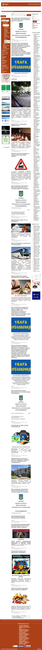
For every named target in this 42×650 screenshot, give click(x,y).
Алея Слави (5, 21)
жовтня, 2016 (37, 271)
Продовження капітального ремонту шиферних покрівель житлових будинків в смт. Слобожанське (20, 460)
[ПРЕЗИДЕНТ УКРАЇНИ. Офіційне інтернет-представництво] (6, 101)
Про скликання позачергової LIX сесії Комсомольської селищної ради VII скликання (20, 19)
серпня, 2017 (36, 260)
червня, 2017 (36, 262)
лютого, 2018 (37, 253)
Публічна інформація (4, 60)
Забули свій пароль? (35, 28)
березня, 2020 (37, 226)
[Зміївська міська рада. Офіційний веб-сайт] (6, 99)
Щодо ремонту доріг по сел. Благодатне (19, 220)
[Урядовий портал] (6, 104)
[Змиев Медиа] (6, 110)
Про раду (4, 20)
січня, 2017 (36, 267)
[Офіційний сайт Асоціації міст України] (6, 112)
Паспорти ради (5, 44)
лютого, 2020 (37, 227)
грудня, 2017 (36, 255)
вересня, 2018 (37, 246)
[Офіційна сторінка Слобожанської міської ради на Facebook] (21, 646)
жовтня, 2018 (37, 245)
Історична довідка (5, 25)
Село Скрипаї (6, 39)
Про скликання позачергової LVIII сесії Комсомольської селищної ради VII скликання (19, 187)
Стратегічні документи (4, 50)
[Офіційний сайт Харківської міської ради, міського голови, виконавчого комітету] (6, 97)
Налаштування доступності (7, 11)
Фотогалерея (6, 48)
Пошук (4, 16)
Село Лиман (7, 32)
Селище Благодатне (7, 27)
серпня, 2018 (36, 247)
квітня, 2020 (36, 225)
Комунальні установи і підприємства (5, 66)
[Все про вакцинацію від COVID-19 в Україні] (6, 118)
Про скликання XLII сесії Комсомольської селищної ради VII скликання (20, 392)
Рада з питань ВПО (5, 69)
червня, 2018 (36, 249)
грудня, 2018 (36, 242)
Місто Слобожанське (7, 36)
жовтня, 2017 (37, 258)
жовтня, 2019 (37, 232)
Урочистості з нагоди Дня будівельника (18, 124)
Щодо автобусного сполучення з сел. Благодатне (21, 244)
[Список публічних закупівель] (6, 123)
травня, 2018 (36, 250)
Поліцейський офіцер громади (6, 46)
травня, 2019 (36, 237)
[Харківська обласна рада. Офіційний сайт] (6, 107)
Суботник (14, 79)
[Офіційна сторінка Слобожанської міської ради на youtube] (27, 646)
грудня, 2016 (36, 268)
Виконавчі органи (4, 63)
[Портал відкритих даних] (6, 116)
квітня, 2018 (36, 251)
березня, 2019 (37, 239)
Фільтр (29, 15)
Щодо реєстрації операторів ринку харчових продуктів (19, 589)
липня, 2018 (36, 248)
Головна (3, 19)
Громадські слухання (5, 23)
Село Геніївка (6, 29)
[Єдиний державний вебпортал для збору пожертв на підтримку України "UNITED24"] (6, 128)
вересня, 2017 (37, 259)
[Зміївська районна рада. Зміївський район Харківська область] (6, 108)
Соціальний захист (4, 72)
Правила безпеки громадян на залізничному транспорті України (20, 155)
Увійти (35, 21)
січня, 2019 (36, 241)
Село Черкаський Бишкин (7, 41)
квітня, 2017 (36, 264)
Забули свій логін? (35, 26)
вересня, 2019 (37, 233)
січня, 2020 (36, 228)
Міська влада (5, 52)
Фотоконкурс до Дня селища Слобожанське (19, 426)
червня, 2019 (36, 236)
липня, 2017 (36, 261)
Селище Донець (6, 31)
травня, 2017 (36, 263)
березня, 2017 (37, 265)
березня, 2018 (37, 252)
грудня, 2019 (36, 229)
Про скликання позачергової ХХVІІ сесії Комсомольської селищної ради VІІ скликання (19, 491)
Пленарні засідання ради (4, 57)
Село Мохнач (6, 34)
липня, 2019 (36, 235)
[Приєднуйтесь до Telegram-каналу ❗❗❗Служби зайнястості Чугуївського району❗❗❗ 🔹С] (6, 139)
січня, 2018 (36, 254)
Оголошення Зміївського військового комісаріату (18, 551)
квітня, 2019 (36, 238)
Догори (39, 649)
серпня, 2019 (37, 234)
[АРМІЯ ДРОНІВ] (6, 133)
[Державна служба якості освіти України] (6, 120)
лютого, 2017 (37, 266)
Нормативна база (5, 54)
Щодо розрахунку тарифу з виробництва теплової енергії (20, 276)
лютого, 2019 (37, 240)
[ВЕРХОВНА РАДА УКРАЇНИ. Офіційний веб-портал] (6, 102)
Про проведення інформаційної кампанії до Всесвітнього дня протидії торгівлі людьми (20, 526)
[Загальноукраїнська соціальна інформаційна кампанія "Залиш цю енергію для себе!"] (6, 147)
